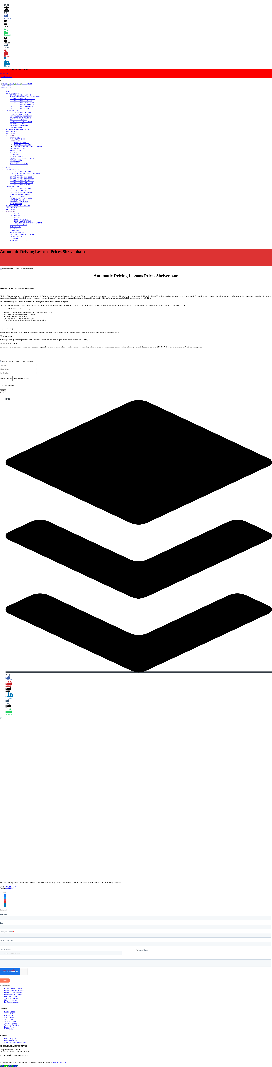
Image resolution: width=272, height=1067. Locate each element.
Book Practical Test (10, 1040)
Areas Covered (9, 1014)
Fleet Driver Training (11, 996)
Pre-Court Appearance (11, 1002)
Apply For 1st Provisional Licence (15, 1042)
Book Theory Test (10, 1038)
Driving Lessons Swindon (13, 989)
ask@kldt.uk (4, 73)
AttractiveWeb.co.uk (60, 1062)
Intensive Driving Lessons (13, 992)
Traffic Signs (8, 1019)
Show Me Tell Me (10, 1021)
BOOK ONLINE (6, 85)
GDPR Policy (9, 1029)
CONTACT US (6, 87)
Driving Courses (9, 1012)
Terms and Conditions (11, 1025)
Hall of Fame (8, 1015)
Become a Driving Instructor (13, 990)
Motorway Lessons (10, 1000)
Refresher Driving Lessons (13, 994)
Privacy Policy (9, 1027)
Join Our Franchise (10, 1023)
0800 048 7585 (6, 77)
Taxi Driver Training (11, 998)
